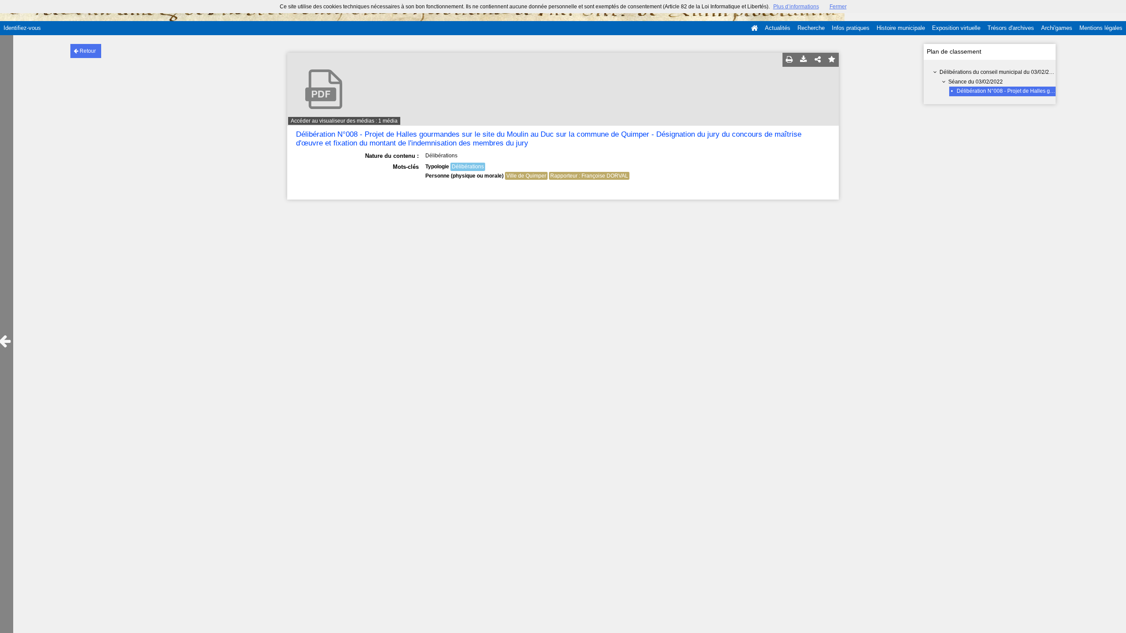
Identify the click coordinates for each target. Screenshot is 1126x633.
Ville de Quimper (526, 176)
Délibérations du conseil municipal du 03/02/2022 (999, 72)
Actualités (777, 28)
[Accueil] (754, 28)
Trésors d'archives (1010, 28)
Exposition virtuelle (956, 28)
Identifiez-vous (22, 28)
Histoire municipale (901, 28)
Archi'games (1056, 28)
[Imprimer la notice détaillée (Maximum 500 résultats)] (789, 60)
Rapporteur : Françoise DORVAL (589, 176)
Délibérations (468, 167)
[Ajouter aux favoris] (832, 60)
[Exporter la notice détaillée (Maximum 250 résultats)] (804, 60)
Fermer (838, 7)
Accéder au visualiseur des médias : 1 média (344, 121)
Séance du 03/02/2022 (975, 82)
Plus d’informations (796, 7)
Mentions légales (1100, 28)
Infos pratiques (851, 28)
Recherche (811, 28)
